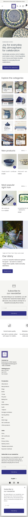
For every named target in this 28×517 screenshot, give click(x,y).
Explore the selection (11, 67)
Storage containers (7, 412)
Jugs (3, 402)
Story (3, 433)
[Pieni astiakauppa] (14, 6)
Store (3, 438)
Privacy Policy (5, 441)
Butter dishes (5, 404)
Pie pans (4, 397)
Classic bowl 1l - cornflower (9, 171)
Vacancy (14, 511)
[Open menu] (2, 6)
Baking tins (4, 399)
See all (23, 150)
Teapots (4, 409)
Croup (3, 394)
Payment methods (7, 449)
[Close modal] (24, 487)
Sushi (3, 407)
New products (5, 386)
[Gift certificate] (9, 198)
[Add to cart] (14, 167)
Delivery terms (5, 444)
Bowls (3, 391)
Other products (6, 425)
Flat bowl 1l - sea (22, 171)
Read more (7, 271)
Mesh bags (4, 420)
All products (5, 384)
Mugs (3, 389)
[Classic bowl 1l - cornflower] (9, 161)
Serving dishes (5, 415)
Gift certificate (5, 208)
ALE (2, 417)
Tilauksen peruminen (7, 446)
